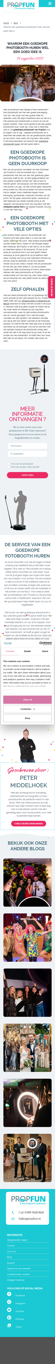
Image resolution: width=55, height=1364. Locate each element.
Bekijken (27, 892)
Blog (16, 23)
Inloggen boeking (15, 1280)
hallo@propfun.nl (30, 1218)
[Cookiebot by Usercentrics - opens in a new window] (39, 643)
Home (6, 23)
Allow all (27, 699)
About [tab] (45, 651)
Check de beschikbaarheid (29, 823)
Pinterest (20, 1319)
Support (11, 1263)
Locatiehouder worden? (18, 1274)
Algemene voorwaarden (19, 1268)
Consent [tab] (10, 651)
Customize (26, 709)
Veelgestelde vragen (17, 1240)
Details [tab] (27, 651)
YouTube (20, 1311)
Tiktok (18, 1327)
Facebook (20, 1295)
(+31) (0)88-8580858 (31, 1212)
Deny (27, 718)
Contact (11, 1245)
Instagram (20, 1303)
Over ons (11, 1251)
